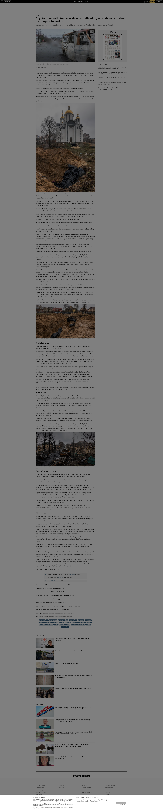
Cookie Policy (40, 805)
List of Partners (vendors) (80, 802)
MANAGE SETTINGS (121, 804)
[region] (81, 803)
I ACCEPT (121, 801)
